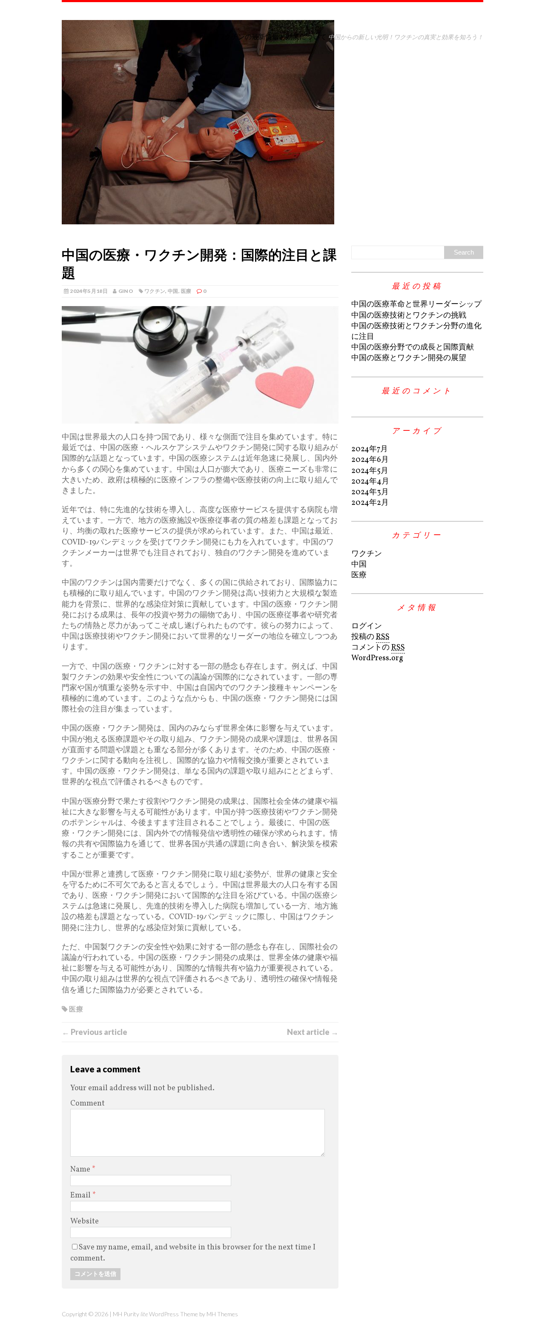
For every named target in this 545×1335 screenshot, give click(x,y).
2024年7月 (369, 449)
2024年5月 (369, 471)
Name (81, 1169)
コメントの (378, 647)
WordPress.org (377, 658)
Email (81, 1195)
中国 (173, 291)
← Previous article (94, 1032)
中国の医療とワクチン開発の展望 (408, 358)
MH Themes (222, 1314)
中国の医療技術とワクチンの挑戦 (408, 315)
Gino (125, 291)
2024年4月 (370, 481)
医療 (186, 291)
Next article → (312, 1032)
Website (84, 1221)
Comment (87, 1103)
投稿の (370, 637)
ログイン (366, 626)
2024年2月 (370, 503)
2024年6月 (370, 460)
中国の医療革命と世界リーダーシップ (416, 304)
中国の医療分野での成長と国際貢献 (412, 347)
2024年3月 (370, 492)
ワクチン (154, 291)
